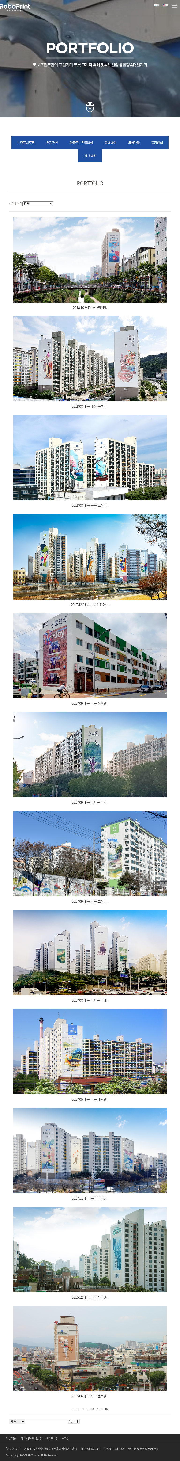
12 (87, 1409)
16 (106, 1409)
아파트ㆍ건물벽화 (81, 143)
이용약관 (11, 1438)
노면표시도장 (26, 143)
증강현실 (157, 143)
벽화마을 (133, 143)
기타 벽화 (90, 156)
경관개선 (52, 143)
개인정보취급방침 (31, 1438)
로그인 (65, 1438)
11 (83, 1409)
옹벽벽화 (110, 143)
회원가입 (51, 1438)
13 (92, 1409)
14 (96, 1409)
